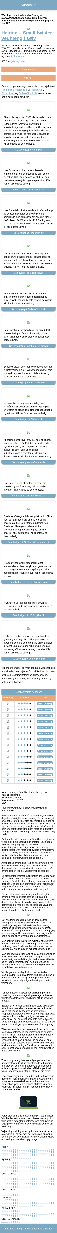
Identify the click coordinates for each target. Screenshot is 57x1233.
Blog (19, 1228)
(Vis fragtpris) (18, 61)
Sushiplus (29, 5)
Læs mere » (28, 69)
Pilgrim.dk (6, 90)
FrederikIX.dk (36, 90)
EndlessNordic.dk (28, 93)
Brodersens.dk (20, 90)
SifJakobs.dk (8, 93)
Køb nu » (28, 78)
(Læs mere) (19, 56)
